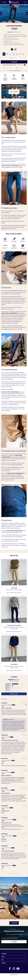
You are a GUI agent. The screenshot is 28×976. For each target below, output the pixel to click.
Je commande (14, 923)
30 (7, 54)
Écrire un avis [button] (14, 694)
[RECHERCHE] (22, 2)
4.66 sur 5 (17, 679)
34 (20, 54)
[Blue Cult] (14, 2)
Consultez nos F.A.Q (17, 70)
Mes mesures (15, 57)
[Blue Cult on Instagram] (14, 968)
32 (13, 54)
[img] (4, 703)
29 (3, 54)
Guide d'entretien (21, 68)
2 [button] (12, 873)
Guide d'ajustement (9, 68)
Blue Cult (16, 974)
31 (10, 54)
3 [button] (14, 873)
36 (23, 54)
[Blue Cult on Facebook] (10, 968)
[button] (10, 32)
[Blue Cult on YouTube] (18, 968)
